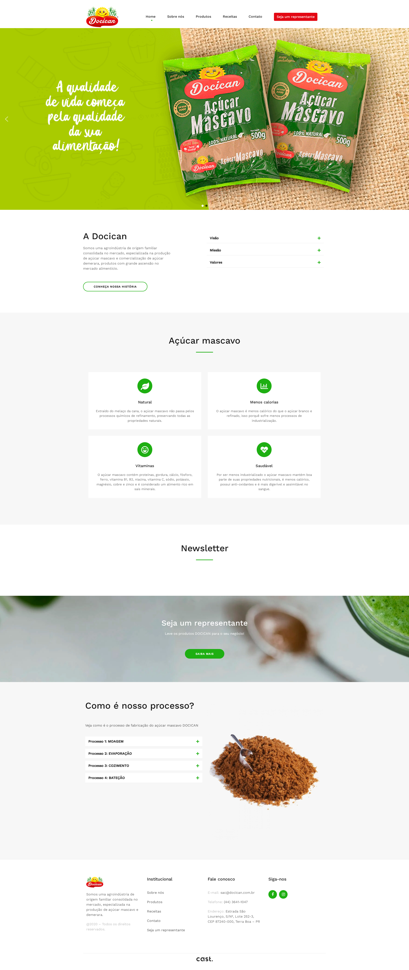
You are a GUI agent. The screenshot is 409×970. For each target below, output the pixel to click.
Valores (216, 262)
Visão (214, 238)
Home (151, 16)
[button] (6, 119)
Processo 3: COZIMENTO (108, 766)
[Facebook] (272, 894)
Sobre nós (175, 16)
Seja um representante (296, 17)
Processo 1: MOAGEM (106, 741)
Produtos (203, 16)
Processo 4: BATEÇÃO (106, 778)
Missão (215, 250)
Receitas (230, 16)
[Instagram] (283, 894)
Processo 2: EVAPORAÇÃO (110, 753)
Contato (255, 16)
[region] (204, 119)
